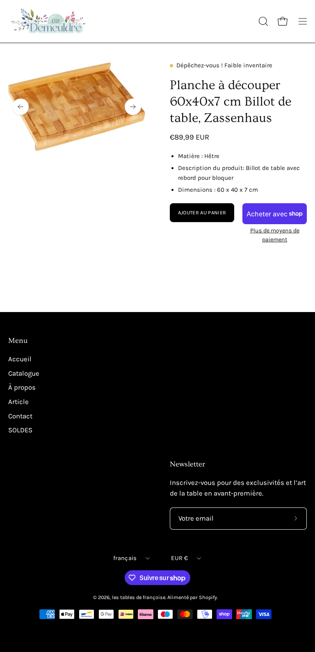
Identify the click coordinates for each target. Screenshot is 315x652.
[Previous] (20, 107)
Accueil (20, 359)
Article (18, 402)
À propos (22, 387)
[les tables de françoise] (49, 21)
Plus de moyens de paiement (274, 235)
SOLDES (20, 430)
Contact (20, 416)
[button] (262, 21)
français (125, 558)
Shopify (208, 597)
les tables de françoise (138, 597)
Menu (17, 341)
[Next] (133, 107)
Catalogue (23, 373)
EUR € (179, 558)
